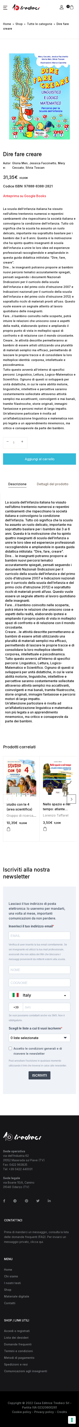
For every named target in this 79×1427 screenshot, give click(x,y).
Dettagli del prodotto (52, 484)
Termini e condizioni (18, 1351)
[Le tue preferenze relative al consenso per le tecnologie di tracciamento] (72, 1420)
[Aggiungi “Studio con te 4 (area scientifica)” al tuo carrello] (8, 829)
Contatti (9, 1303)
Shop (19, 24)
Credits (62, 1412)
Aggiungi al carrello (39, 459)
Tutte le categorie (39, 24)
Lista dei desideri (16, 1337)
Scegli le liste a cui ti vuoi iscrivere (35, 1028)
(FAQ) (42, 1237)
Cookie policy (21, 1412)
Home (7, 24)
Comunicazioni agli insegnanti (25, 1371)
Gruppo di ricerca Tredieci (26, 815)
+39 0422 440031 (20, 1169)
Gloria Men (20, 163)
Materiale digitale (16, 1296)
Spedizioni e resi (16, 1364)
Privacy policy (44, 1412)
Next (71, 799)
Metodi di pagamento (19, 1357)
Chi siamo (11, 1276)
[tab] (17, 484)
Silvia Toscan (35, 167)
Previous (7, 799)
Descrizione (17, 484)
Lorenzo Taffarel (55, 815)
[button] (5, 7)
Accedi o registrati (17, 1331)
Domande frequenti (18, 1344)
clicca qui (36, 1241)
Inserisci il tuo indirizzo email (31, 926)
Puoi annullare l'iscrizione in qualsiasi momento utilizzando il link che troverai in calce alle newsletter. (38, 1063)
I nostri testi (12, 1283)
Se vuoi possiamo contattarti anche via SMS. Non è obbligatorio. (37, 1018)
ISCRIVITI (39, 1075)
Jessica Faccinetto (42, 163)
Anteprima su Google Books (24, 196)
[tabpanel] (39, 96)
